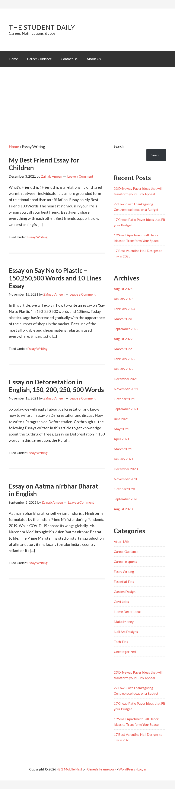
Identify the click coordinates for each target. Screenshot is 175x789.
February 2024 (124, 309)
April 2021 (121, 439)
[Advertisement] (87, 99)
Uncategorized (125, 652)
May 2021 (121, 429)
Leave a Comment (80, 176)
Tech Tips (121, 642)
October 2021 (124, 399)
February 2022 (124, 359)
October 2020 (124, 489)
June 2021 (121, 419)
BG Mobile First (70, 769)
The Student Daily (42, 27)
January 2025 (123, 299)
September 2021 (126, 409)
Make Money (124, 621)
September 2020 (126, 499)
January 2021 (123, 459)
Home (14, 146)
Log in (141, 769)
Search (119, 146)
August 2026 (123, 289)
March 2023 (123, 319)
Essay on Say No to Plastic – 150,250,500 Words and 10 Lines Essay (55, 277)
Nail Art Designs (126, 631)
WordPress (126, 769)
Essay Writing (37, 237)
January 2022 (123, 369)
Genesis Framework (101, 769)
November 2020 (126, 479)
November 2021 (126, 389)
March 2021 (123, 449)
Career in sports (125, 561)
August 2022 (123, 339)
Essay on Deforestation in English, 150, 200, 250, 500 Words (56, 385)
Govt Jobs (121, 601)
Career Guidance (126, 551)
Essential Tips (124, 581)
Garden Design (125, 591)
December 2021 (126, 379)
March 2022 (123, 349)
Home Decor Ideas (127, 611)
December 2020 (126, 469)
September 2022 (126, 329)
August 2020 (123, 509)
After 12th (121, 541)
